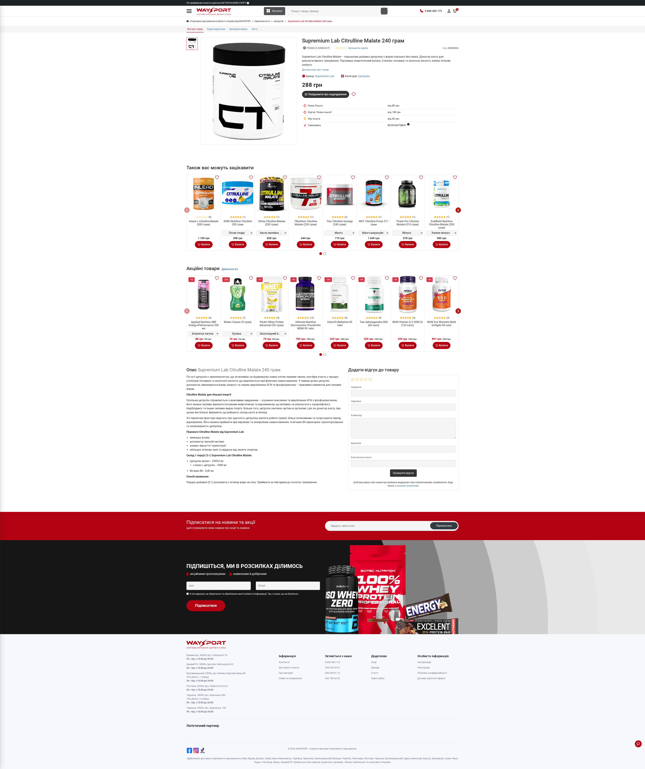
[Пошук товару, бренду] (384, 11)
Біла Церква (313, 762)
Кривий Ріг (287, 762)
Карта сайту (377, 678)
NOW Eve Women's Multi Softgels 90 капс (441, 323)
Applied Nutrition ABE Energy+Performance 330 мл (204, 325)
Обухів (348, 762)
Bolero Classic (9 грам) (238, 322)
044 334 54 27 (332, 667)
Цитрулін (364, 76)
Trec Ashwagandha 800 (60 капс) (374, 323)
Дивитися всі (230, 269)
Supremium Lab (324, 76)
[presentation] (187, 210)
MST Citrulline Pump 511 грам (374, 223)
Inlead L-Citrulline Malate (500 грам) (203, 223)
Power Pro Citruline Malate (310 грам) (407, 223)
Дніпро (260, 758)
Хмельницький (323, 758)
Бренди (375, 667)
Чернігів (346, 758)
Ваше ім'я (356, 443)
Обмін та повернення (290, 678)
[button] (189, 11)
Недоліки (356, 401)
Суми (448, 758)
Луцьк (257, 762)
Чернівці (297, 758)
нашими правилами (408, 485)
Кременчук (300, 762)
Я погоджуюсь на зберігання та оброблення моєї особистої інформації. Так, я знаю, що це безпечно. (244, 594)
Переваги (356, 387)
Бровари (338, 762)
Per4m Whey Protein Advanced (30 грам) (272, 323)
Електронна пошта (361, 457)
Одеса (406, 758)
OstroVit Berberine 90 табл (339, 323)
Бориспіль (326, 762)
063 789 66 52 (332, 678)
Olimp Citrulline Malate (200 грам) (271, 223)
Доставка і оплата (289, 667)
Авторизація (424, 662)
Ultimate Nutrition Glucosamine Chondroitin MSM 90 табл (306, 325)
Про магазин (286, 673)
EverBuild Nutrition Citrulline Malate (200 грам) (441, 224)
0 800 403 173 (433, 11)
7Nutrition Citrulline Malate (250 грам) (305, 223)
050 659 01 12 (332, 673)
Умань (276, 762)
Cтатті (374, 673)
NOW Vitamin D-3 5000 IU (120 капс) (407, 323)
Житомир (357, 758)
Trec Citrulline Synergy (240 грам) (340, 223)
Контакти (284, 662)
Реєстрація (423, 667)
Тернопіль (308, 758)
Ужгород (267, 762)
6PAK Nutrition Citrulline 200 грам (238, 223)
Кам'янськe (359, 762)
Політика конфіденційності (432, 673)
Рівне (455, 758)
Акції (373, 662)
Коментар (356, 415)
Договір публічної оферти (431, 678)
